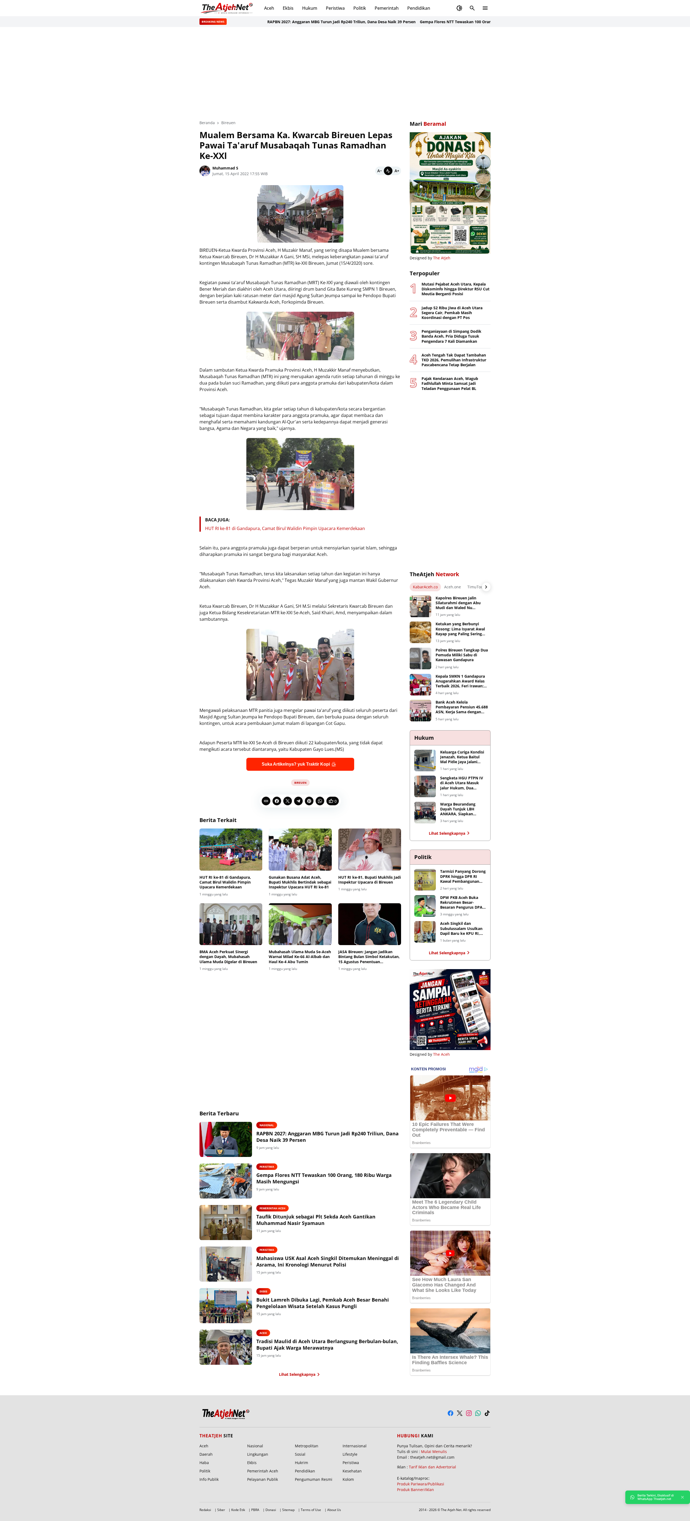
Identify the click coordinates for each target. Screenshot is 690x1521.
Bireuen (300, 783)
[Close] (682, 1497)
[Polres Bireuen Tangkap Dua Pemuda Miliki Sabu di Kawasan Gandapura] (420, 658)
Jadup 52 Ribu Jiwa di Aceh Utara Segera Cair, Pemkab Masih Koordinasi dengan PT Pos (452, 312)
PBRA (255, 1510)
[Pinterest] (309, 801)
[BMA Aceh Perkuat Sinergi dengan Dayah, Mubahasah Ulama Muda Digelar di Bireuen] (230, 924)
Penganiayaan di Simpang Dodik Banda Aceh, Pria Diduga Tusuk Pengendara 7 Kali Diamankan (451, 336)
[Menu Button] (485, 8)
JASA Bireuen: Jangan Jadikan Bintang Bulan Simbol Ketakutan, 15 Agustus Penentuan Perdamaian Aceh (369, 956)
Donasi (270, 1510)
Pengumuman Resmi (313, 1479)
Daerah (206, 1454)
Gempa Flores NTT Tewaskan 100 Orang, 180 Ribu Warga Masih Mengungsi (450, 21)
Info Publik (209, 1479)
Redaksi (205, 1510)
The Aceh (441, 1054)
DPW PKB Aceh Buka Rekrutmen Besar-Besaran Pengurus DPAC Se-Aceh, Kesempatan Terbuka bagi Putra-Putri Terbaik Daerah (462, 902)
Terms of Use (311, 1510)
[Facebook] (276, 801)
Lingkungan (257, 1454)
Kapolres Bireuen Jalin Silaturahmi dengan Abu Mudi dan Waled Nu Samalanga (458, 603)
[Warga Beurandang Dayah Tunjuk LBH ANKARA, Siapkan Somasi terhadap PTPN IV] (425, 812)
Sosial (300, 1454)
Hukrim (301, 1462)
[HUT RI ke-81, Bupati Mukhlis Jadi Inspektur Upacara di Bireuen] (369, 850)
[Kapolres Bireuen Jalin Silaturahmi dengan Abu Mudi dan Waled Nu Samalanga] (420, 606)
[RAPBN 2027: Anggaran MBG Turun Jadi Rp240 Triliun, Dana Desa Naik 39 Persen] (225, 1139)
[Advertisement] (345, 73)
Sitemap (288, 1510)
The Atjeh (441, 257)
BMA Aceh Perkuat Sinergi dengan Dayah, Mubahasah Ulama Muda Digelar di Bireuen (228, 956)
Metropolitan (306, 1445)
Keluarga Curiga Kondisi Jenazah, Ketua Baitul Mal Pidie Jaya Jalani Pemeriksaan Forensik (462, 757)
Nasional (267, 1125)
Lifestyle (350, 1454)
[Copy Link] (266, 801)
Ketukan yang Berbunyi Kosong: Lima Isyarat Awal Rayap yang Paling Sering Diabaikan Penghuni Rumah (461, 629)
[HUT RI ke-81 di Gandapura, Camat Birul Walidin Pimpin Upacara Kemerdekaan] (230, 850)
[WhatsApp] (320, 801)
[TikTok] (487, 1413)
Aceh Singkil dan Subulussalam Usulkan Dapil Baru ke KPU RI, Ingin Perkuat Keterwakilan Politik (461, 928)
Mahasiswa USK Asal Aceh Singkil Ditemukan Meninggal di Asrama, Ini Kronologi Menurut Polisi (327, 1261)
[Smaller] (379, 171)
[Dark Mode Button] (459, 8)
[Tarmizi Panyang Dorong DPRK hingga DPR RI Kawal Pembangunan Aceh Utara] (425, 880)
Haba (204, 1462)
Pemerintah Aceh (272, 1208)
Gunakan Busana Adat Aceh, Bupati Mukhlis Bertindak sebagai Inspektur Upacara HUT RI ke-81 (300, 882)
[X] (287, 801)
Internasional (355, 1445)
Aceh (269, 8)
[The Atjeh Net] (227, 8)
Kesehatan (352, 1471)
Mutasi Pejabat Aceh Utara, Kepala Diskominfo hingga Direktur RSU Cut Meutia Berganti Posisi (455, 289)
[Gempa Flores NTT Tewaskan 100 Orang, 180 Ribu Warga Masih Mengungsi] (225, 1181)
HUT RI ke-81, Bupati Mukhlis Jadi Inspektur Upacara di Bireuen (369, 880)
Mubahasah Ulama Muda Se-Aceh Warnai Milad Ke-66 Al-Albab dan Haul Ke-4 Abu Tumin (300, 956)
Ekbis (288, 8)
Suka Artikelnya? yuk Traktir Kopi (296, 764)
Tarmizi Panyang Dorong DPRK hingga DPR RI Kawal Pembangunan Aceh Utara (463, 876)
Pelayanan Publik (262, 1479)
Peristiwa (335, 8)
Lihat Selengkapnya (297, 1374)
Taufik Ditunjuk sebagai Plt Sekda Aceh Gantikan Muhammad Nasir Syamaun (315, 1220)
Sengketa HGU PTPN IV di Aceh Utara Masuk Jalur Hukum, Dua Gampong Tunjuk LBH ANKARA (461, 783)
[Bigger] (396, 171)
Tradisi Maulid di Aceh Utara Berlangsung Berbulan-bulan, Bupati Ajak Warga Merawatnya (327, 1344)
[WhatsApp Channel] (478, 1413)
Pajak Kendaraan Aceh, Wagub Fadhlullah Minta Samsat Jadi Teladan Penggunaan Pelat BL (450, 383)
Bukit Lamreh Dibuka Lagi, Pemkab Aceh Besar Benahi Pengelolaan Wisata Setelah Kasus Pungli (322, 1303)
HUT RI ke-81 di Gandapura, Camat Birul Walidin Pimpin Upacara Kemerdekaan (285, 528)
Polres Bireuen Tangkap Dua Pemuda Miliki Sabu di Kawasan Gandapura (462, 655)
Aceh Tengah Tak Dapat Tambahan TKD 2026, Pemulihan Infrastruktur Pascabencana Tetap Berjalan (454, 360)
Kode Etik (238, 1510)
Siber (221, 1510)
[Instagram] (468, 1413)
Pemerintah (387, 8)
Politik (359, 8)
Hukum (309, 8)
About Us (334, 1510)
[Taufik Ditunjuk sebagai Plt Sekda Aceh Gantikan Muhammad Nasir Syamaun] (225, 1222)
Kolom (348, 1479)
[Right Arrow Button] (486, 587)
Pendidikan (418, 8)
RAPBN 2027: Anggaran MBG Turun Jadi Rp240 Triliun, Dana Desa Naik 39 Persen (302, 21)
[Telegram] (298, 801)
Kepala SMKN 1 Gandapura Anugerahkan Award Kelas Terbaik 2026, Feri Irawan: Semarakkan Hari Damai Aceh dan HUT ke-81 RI (460, 681)
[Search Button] (472, 8)
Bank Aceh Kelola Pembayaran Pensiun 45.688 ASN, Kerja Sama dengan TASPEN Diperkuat (462, 707)
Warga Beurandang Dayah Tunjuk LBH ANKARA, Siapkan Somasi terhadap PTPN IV (461, 809)
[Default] (388, 171)
